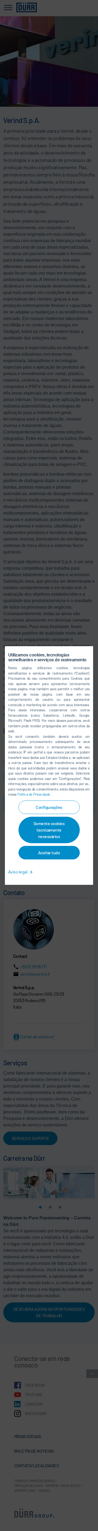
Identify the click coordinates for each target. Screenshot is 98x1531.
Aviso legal (18, 871)
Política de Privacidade (34, 794)
